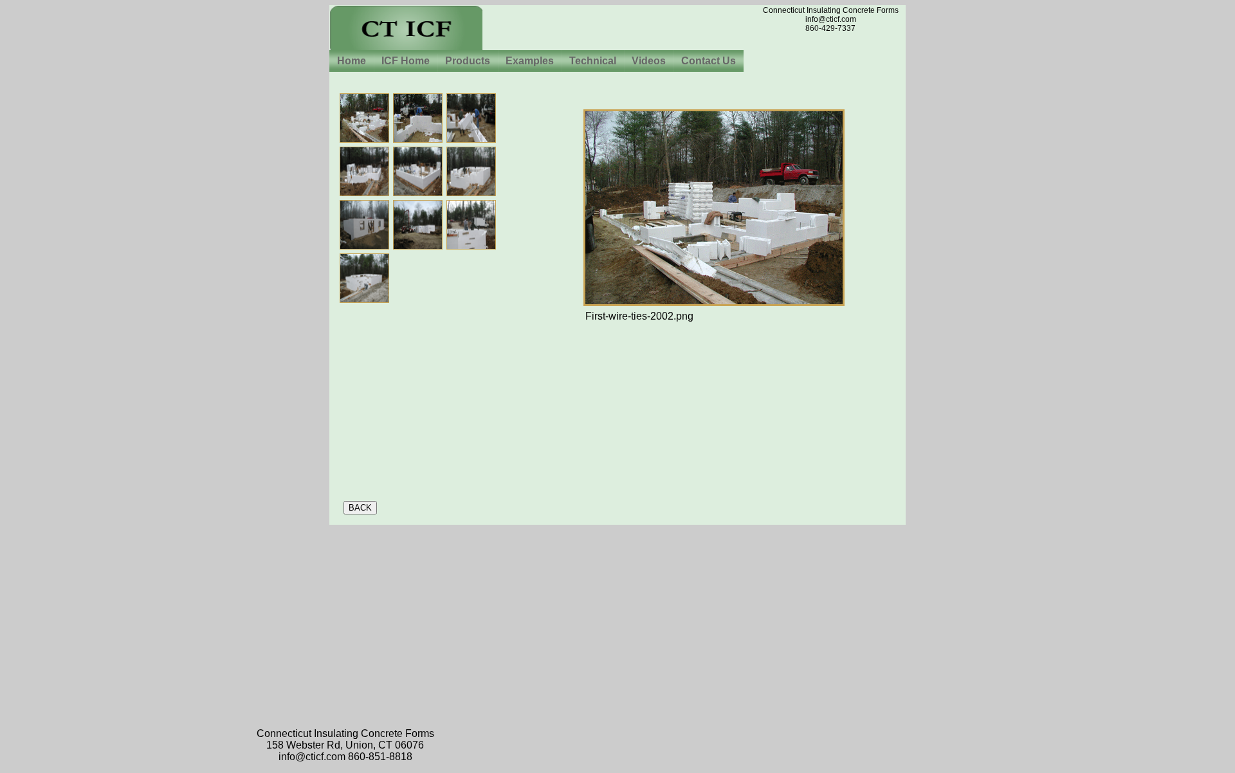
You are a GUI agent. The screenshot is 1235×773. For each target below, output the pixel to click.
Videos (649, 60)
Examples (530, 60)
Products (467, 60)
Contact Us (708, 60)
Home (351, 60)
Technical (592, 60)
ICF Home (405, 60)
